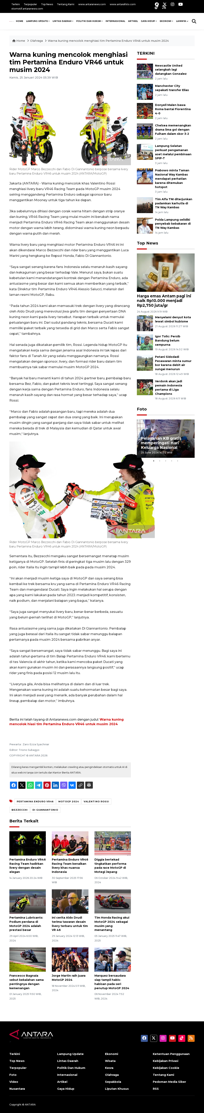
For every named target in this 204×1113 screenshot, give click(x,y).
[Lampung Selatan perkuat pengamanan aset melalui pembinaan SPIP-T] (145, 151)
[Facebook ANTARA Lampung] (157, 4)
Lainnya (181, 21)
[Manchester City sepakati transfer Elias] (145, 92)
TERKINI (146, 53)
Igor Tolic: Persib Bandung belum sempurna (167, 340)
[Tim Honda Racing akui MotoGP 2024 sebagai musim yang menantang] (112, 901)
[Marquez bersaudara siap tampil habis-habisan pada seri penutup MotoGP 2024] (112, 959)
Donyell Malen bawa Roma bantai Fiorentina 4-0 (173, 109)
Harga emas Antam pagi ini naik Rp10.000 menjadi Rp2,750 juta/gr (164, 301)
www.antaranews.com (92, 4)
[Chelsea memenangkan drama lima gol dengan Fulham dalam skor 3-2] (145, 131)
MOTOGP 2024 (68, 801)
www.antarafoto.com (123, 4)
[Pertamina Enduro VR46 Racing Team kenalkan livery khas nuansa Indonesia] (70, 843)
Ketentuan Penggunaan (171, 1054)
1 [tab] (154, 461)
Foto (142, 409)
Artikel (133, 21)
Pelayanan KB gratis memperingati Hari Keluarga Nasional (161, 443)
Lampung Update (37, 21)
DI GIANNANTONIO (45, 809)
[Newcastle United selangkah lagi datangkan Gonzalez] (145, 71)
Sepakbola (113, 1082)
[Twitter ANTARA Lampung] (165, 4)
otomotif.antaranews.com (27, 8)
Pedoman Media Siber (169, 1082)
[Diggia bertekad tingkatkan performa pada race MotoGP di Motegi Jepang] (112, 843)
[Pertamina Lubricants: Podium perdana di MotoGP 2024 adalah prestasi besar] (27, 901)
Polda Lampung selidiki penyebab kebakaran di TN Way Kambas (173, 224)
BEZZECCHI (20, 809)
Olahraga (37, 41)
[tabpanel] (166, 438)
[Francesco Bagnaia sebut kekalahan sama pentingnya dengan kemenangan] (27, 959)
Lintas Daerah (62, 21)
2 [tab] (160, 461)
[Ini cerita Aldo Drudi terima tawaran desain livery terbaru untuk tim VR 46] (70, 901)
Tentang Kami (65, 4)
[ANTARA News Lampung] (11, 21)
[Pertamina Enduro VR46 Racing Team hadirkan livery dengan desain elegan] (27, 843)
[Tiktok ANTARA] (156, 7)
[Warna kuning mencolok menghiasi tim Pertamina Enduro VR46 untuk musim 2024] (166, 272)
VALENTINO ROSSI (96, 801)
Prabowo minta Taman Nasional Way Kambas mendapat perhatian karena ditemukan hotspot (172, 179)
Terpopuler (30, 4)
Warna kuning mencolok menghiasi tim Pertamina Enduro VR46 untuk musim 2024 (108, 41)
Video (13, 1082)
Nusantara (17, 1089)
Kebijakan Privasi (165, 1061)
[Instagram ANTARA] (172, 4)
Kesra (109, 1068)
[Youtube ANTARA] (180, 4)
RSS (156, 1089)
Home (21, 41)
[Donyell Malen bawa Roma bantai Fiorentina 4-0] (145, 111)
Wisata (110, 1061)
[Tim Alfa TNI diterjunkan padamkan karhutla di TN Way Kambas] (145, 205)
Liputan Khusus (117, 1089)
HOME (19, 21)
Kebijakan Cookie (166, 1068)
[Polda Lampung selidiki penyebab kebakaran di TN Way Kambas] (145, 225)
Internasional (115, 21)
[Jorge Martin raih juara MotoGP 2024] (70, 959)
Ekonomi (165, 21)
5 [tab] (178, 461)
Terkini (15, 4)
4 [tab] (172, 461)
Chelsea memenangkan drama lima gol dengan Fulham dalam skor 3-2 (173, 130)
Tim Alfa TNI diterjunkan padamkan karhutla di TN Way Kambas (173, 203)
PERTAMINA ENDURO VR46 (35, 801)
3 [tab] (166, 461)
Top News (47, 4)
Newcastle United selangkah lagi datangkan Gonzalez (171, 70)
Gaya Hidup (148, 21)
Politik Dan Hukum (88, 21)
